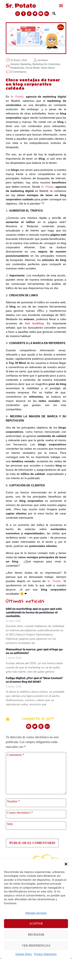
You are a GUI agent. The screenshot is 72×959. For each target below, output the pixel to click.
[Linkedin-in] (46, 13)
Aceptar (36, 923)
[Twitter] (35, 13)
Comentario (15, 754)
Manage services (36, 912)
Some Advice (48, 67)
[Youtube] (40, 13)
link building (34, 323)
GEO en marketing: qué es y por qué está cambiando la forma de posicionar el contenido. (34, 612)
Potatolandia (17, 67)
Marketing (25, 64)
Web (10, 824)
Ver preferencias (36, 945)
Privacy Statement (45, 954)
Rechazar (36, 934)
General (14, 64)
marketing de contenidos (46, 64)
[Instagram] (17, 13)
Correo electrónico (20, 812)
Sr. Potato (17, 96)
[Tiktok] (29, 13)
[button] (66, 864)
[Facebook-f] (23, 13)
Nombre (13, 801)
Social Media (32, 67)
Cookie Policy (23, 954)
